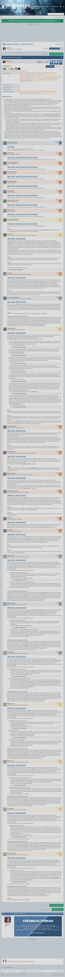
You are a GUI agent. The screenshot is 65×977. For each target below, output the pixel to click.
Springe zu (44, 54)
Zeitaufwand (36, 150)
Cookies (26, 974)
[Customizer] (60, 6)
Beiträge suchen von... (57, 909)
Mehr (37, 14)
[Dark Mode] (63, 6)
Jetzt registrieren (55, 6)
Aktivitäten (29, 14)
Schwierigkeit (27, 150)
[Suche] (63, 14)
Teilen (46, 48)
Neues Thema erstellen (45, 909)
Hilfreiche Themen (19, 14)
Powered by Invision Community (58, 975)
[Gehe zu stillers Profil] (4, 48)
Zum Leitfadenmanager (57, 54)
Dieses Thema (57, 14)
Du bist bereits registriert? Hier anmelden (40, 6)
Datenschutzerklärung (14, 974)
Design (7, 974)
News (4, 14)
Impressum (21, 974)
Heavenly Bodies (18, 49)
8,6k (8, 923)
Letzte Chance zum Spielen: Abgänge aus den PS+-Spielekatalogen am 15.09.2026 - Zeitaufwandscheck (31, 20)
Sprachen (3, 974)
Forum (10, 14)
